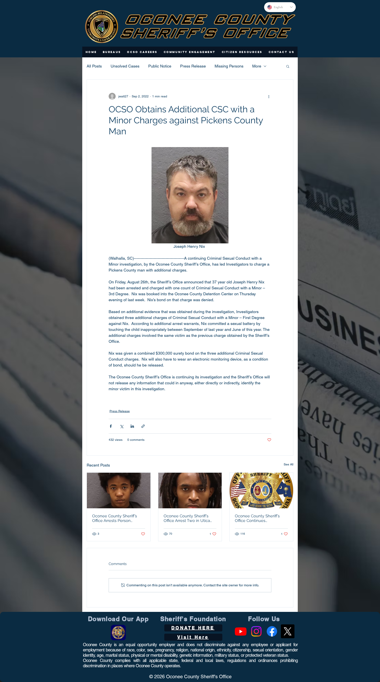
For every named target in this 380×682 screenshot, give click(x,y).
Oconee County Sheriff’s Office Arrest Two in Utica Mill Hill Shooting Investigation (187, 518)
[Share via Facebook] (111, 426)
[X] (287, 631)
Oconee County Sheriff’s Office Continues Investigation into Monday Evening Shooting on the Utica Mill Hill (259, 518)
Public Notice (159, 66)
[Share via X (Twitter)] (121, 426)
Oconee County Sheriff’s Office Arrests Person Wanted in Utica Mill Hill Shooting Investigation (114, 518)
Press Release (193, 66)
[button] (111, 52)
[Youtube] (241, 631)
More (256, 66)
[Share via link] (143, 426)
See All (288, 464)
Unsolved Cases (125, 66)
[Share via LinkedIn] (132, 426)
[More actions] (268, 96)
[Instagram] (256, 631)
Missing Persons (229, 66)
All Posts (94, 66)
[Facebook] (272, 631)
